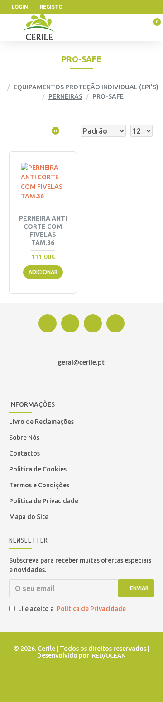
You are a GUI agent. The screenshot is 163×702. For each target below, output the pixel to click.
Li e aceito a (72, 608)
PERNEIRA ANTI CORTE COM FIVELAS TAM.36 (43, 231)
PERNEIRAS (65, 96)
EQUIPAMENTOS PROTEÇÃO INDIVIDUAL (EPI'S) (86, 87)
